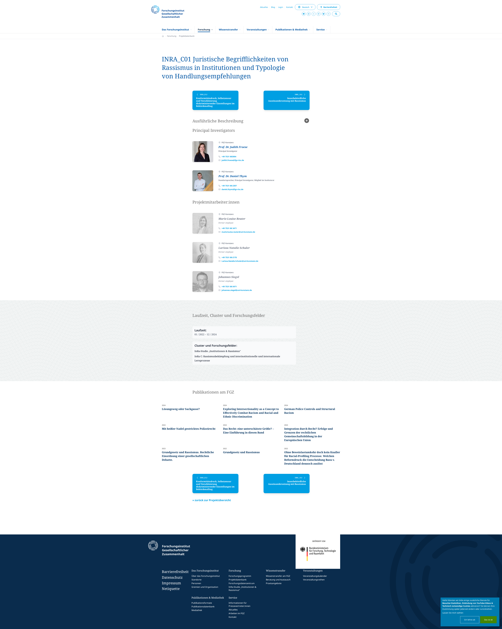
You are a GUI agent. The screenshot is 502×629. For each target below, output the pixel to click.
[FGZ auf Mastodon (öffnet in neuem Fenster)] (319, 14)
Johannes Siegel (228, 277)
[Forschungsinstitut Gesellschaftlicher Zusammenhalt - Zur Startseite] (181, 551)
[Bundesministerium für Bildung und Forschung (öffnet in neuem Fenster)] (318, 551)
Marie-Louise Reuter (231, 218)
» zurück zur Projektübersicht (211, 500)
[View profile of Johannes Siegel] (202, 281)
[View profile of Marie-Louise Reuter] (202, 223)
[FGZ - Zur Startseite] (174, 12)
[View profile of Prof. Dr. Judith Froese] (202, 151)
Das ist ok (488, 619)
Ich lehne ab (469, 619)
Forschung (171, 36)
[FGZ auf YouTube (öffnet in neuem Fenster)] (304, 14)
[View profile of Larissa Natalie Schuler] (202, 252)
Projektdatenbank (186, 36)
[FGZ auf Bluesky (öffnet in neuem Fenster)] (324, 14)
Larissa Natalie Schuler (234, 248)
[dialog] (470, 612)
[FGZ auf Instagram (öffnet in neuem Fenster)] (309, 14)
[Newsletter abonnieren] (328, 14)
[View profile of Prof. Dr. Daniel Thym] (202, 180)
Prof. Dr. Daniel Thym (232, 176)
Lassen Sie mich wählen (452, 612)
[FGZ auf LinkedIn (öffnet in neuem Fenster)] (314, 14)
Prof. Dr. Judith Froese (232, 147)
